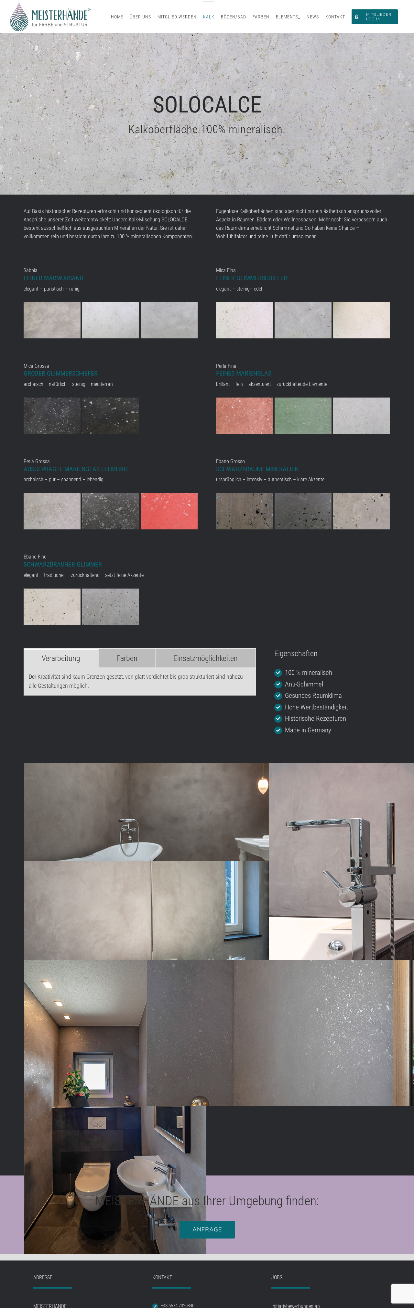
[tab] (61, 658)
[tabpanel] (140, 681)
